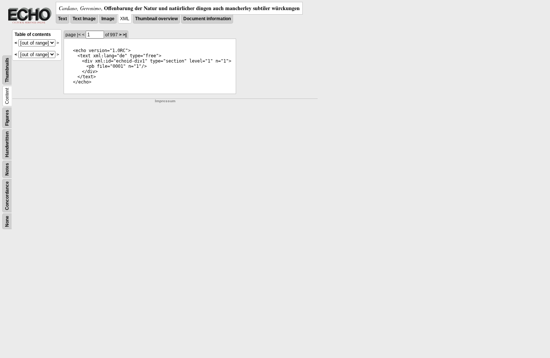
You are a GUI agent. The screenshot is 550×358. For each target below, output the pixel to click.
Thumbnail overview (156, 18)
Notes (7, 169)
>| (124, 34)
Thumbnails (7, 70)
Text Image (84, 18)
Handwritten (7, 144)
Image (107, 18)
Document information (207, 18)
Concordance (7, 195)
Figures (7, 118)
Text (62, 18)
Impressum (165, 101)
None (7, 221)
